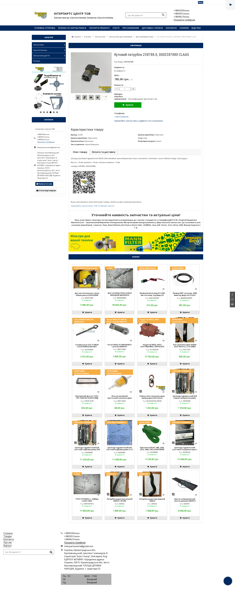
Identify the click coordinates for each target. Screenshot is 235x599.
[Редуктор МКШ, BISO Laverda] (152, 329)
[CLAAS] (119, 278)
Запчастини (38, 45)
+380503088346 (121, 116)
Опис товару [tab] (80, 151)
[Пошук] (163, 15)
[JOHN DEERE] (152, 432)
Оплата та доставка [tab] (103, 151)
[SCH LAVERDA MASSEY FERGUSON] (87, 329)
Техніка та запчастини (71, 28)
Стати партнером (47, 190)
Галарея (184, 28)
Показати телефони (184, 19)
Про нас (7, 542)
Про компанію (130, 28)
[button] (79, 242)
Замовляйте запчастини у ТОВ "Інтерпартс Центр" (93, 206)
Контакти (171, 28)
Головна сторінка (44, 28)
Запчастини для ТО (41, 55)
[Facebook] (80, 589)
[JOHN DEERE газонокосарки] (184, 329)
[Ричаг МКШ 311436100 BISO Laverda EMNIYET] (119, 329)
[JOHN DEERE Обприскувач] (87, 278)
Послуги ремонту (99, 28)
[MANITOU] (119, 484)
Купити (128, 105)
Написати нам (45, 184)
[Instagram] (86, 589)
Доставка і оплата (152, 28)
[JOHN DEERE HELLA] (152, 278)
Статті (116, 28)
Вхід (200, 2)
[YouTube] (92, 589)
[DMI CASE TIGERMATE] (87, 432)
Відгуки (196, 28)
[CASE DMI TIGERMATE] (184, 381)
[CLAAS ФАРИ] (184, 278)
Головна (8, 533)
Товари (7, 536)
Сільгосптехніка (40, 50)
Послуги (36, 61)
